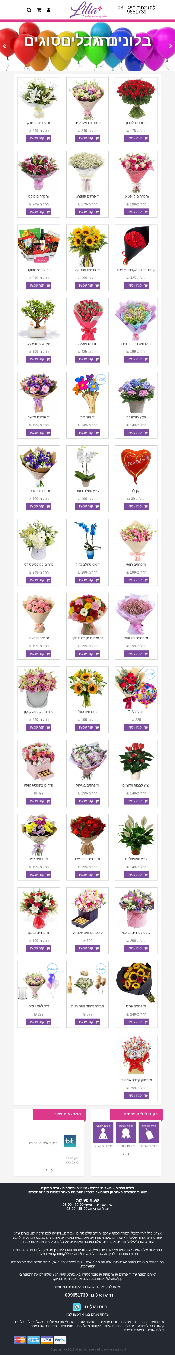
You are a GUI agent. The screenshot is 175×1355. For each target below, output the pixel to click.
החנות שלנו (113, 1326)
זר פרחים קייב (38, 859)
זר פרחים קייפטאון (136, 196)
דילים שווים (156, 1330)
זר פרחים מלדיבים (87, 123)
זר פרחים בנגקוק (87, 785)
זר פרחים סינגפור (136, 638)
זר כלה (129, 1326)
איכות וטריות (149, 1146)
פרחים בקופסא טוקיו (38, 785)
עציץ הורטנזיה (136, 417)
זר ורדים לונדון (136, 123)
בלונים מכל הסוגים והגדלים (87, 40)
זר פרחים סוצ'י (87, 712)
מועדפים (67, 1326)
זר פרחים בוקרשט (87, 859)
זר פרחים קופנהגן (88, 196)
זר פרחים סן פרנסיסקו (87, 638)
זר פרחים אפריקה (87, 270)
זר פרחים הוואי (136, 564)
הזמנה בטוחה (103, 1146)
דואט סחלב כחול (88, 564)
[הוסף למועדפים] (119, 138)
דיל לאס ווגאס (39, 1006)
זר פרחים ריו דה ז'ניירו (136, 343)
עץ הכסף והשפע (39, 343)
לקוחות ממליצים (89, 1326)
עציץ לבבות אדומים (136, 785)
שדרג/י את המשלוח (60, 1322)
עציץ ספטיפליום (136, 859)
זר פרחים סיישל (39, 417)
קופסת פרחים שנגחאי (87, 932)
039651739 (76, 1295)
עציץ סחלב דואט (87, 491)
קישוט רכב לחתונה (151, 1326)
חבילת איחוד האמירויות (87, 1006)
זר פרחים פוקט (38, 196)
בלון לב (136, 491)
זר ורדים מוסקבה (88, 343)
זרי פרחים (157, 1322)
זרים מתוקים (108, 1322)
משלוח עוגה (87, 1322)
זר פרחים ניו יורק (38, 123)
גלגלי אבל (35, 1322)
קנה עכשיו (135, 138)
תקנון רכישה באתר (44, 1326)
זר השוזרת (87, 417)
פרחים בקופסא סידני (38, 564)
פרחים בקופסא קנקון (38, 712)
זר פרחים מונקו (38, 932)
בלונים (19, 1322)
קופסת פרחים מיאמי (136, 932)
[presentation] (128, 1153)
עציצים (126, 1322)
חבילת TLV (136, 712)
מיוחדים (141, 1322)
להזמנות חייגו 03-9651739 (137, 10)
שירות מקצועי (126, 1146)
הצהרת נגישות (134, 1330)
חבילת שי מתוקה (39, 270)
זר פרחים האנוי (38, 638)
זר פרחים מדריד (38, 491)
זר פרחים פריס (136, 1006)
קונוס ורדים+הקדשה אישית (136, 270)
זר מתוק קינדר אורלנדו (136, 1080)
